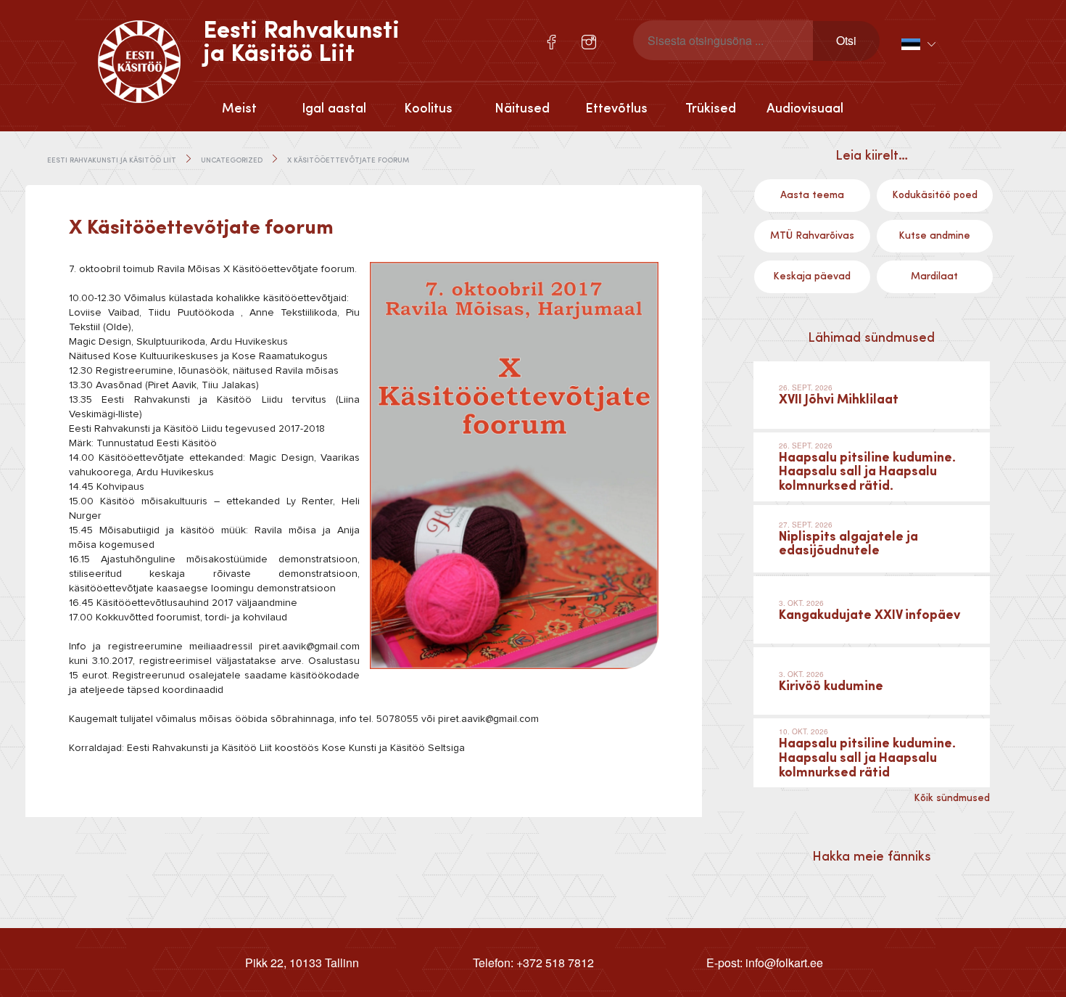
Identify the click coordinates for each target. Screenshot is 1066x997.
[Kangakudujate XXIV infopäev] (871, 610)
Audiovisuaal (805, 108)
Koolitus (428, 108)
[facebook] (551, 42)
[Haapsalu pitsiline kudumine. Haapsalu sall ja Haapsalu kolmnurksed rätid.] (871, 466)
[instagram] (589, 42)
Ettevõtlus (616, 108)
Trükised (710, 108)
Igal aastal (334, 108)
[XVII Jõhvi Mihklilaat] (871, 395)
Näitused (522, 108)
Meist (239, 108)
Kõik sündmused (952, 798)
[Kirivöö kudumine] (871, 681)
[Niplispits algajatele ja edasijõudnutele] (871, 539)
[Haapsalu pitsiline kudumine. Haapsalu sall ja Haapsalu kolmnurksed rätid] (871, 752)
